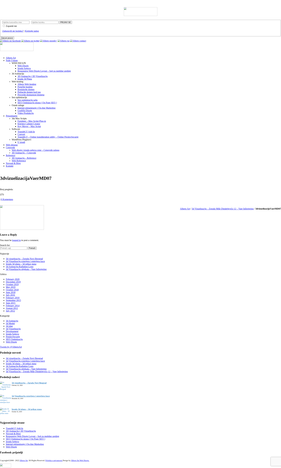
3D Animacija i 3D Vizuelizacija (21, 431)
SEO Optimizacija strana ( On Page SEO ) (25, 439)
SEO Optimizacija (14, 339)
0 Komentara (7, 199)
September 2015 (13, 300)
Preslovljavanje (13, 336)
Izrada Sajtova (12, 334)
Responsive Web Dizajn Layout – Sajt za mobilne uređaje (32, 436)
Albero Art (185, 208)
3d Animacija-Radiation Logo (19, 266)
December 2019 (13, 282)
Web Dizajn (11, 342)
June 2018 (10, 292)
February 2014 (12, 305)
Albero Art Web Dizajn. (80, 461)
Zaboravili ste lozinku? (12, 31)
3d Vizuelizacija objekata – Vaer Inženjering (26, 269)
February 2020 (12, 279)
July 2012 (10, 311)
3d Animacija (12, 321)
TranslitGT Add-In (14, 428)
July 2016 (10, 295)
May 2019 (10, 287)
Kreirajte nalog (32, 31)
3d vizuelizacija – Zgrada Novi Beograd (24, 258)
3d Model (10, 323)
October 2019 (12, 284)
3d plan (9, 326)
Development (12, 331)
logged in (16, 240)
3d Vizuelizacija (13, 328)
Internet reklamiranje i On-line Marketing (25, 444)
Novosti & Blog (13, 433)
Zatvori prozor (7, 38)
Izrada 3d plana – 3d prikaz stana (21, 264)
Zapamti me (11, 26)
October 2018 (12, 290)
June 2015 (10, 303)
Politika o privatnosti (54, 461)
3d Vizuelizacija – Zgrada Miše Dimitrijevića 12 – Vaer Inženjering (223, 208)
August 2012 (12, 308)
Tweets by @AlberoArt (11, 347)
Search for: (5, 245)
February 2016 (12, 297)
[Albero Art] (140, 15)
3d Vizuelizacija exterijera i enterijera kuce (25, 261)
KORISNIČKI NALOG (11, 2)
